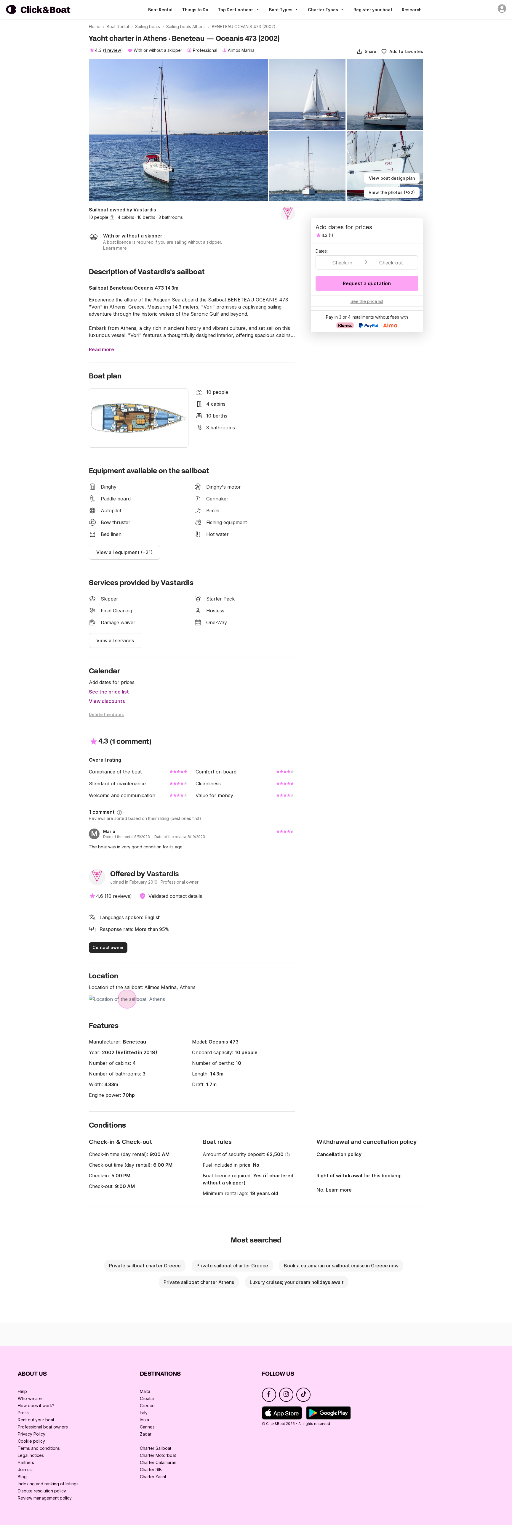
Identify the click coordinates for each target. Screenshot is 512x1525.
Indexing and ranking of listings (48, 1483)
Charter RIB (151, 1469)
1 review (112, 50)
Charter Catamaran (158, 1462)
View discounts (107, 701)
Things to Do (195, 9)
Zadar (145, 1433)
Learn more (339, 1190)
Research (412, 9)
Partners (26, 1462)
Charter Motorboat (158, 1455)
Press (23, 1412)
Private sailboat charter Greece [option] (145, 1266)
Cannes (147, 1426)
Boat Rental (160, 9)
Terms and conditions (39, 1448)
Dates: (322, 250)
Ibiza (144, 1419)
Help (22, 1391)
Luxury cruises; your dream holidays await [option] (297, 1282)
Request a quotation (367, 283)
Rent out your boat (36, 1419)
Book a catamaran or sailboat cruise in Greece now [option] (341, 1266)
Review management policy (45, 1497)
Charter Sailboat (155, 1448)
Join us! (25, 1469)
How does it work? (36, 1405)
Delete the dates (106, 714)
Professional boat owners (43, 1426)
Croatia (147, 1398)
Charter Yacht (153, 1476)
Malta (145, 1391)
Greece (147, 1405)
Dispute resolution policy (42, 1490)
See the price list (109, 692)
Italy (144, 1412)
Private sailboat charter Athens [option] (199, 1282)
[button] (366, 51)
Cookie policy (31, 1441)
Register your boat (372, 9)
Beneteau (134, 1042)
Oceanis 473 (224, 1042)
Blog (22, 1476)
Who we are (30, 1398)
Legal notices (31, 1455)
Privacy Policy (31, 1433)
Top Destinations (236, 9)
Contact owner (108, 947)
